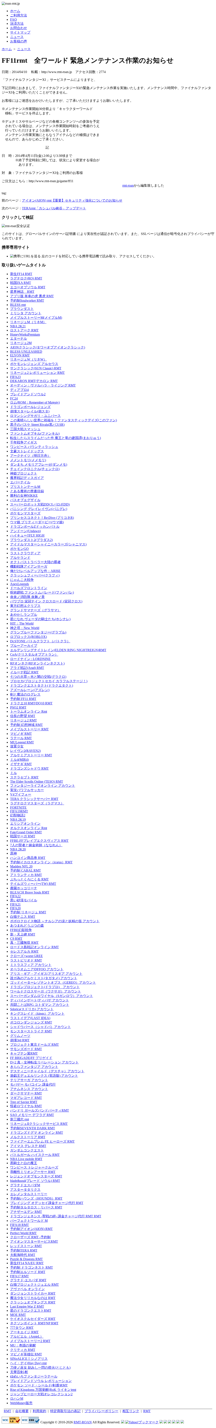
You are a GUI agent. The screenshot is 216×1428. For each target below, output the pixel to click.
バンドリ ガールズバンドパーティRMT (39, 1110)
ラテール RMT (21, 738)
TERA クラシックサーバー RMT (34, 799)
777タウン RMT (22, 1327)
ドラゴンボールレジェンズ (30, 407)
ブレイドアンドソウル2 (28, 394)
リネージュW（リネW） (28, 359)
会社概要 (22, 1411)
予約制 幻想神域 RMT (26, 725)
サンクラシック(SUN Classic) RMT (35, 368)
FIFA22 (15, 896)
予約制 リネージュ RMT (28, 912)
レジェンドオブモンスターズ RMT (36, 1176)
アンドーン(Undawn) (25, 531)
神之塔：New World (24, 628)
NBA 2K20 (18, 849)
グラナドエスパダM (25, 1185)
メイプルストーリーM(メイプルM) (36, 317)
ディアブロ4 (19, 390)
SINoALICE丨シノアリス (29, 1358)
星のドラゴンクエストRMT (30, 1310)
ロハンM (16, 1398)
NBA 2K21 (18, 326)
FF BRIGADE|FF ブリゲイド (31, 1058)
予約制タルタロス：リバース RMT (36, 1207)
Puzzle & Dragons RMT (26, 1259)
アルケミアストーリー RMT (31, 755)
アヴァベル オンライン (27, 1289)
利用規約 (39, 1411)
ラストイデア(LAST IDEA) (30, 1018)
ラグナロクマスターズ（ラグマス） (37, 803)
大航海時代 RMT (22, 1255)
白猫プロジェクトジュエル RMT (34, 1284)
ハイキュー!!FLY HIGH (27, 535)
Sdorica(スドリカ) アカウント (32, 1009)
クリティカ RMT (22, 1350)
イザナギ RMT (21, 764)
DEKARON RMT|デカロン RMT (34, 381)
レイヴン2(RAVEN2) (25, 751)
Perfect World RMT (23, 1233)
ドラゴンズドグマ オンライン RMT (36, 1132)
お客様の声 (18, 41)
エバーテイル (20, 482)
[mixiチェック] (169, 1422)
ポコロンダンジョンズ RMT (31, 1022)
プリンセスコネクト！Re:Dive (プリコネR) (42, 517)
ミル (13, 773)
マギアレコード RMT (26, 1098)
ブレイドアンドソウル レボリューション (41, 1381)
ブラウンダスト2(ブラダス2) (31, 540)
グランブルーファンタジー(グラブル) (38, 632)
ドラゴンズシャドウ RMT (29, 768)
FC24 (14, 398)
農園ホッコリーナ (23, 888)
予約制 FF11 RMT (23, 699)
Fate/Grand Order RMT (26, 832)
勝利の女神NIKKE (24, 495)
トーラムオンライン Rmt (28, 711)
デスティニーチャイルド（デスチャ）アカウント (47, 1071)
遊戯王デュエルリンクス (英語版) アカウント (44, 1075)
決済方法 (17, 23)
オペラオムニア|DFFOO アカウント (36, 969)
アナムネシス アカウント (29, 1089)
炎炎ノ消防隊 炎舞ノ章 (27, 597)
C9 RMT (16, 938)
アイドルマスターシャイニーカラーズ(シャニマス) (48, 544)
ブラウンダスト (22, 309)
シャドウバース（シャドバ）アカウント (40, 1027)
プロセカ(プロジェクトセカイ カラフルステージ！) (48, 681)
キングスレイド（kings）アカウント (37, 1013)
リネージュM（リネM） (28, 322)
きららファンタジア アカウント (34, 1067)
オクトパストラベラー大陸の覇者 (35, 562)
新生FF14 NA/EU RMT (27, 1263)
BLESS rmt (18, 304)
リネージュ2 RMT (23, 720)
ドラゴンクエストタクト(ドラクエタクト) (41, 685)
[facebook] (182, 1422)
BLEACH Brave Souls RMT (29, 892)
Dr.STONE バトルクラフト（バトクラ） (40, 641)
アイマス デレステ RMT (28, 1146)
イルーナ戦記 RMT (24, 672)
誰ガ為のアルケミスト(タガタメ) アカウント (43, 978)
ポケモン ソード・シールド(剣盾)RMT (39, 1385)
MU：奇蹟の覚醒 (23, 1345)
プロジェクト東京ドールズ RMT (34, 1044)
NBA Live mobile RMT (26, 1159)
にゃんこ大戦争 (22, 580)
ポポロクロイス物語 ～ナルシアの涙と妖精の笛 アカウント (55, 921)
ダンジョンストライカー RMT (32, 1293)
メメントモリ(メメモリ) (28, 460)
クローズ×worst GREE (26, 956)
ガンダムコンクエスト (27, 1150)
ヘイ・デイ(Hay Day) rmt (28, 1363)
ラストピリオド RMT (26, 960)
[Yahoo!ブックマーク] (142, 1422)
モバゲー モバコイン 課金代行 (33, 1084)
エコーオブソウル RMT (27, 287)
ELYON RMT (20, 355)
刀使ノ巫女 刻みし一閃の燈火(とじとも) (40, 1367)
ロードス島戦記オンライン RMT (34, 947)
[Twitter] (178, 1422)
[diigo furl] (174, 1422)
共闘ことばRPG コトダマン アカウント (39, 1004)
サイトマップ (20, 32)
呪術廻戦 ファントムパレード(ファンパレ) (42, 592)
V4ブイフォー (20, 794)
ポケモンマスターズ (25, 513)
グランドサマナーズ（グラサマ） (35, 610)
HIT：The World (22, 623)
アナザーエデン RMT (26, 1212)
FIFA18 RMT (19, 1225)
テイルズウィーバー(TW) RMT (33, 884)
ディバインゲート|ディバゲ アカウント (39, 1000)
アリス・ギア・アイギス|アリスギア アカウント (46, 973)
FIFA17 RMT (19, 1276)
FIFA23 (15, 377)
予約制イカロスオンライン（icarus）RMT (41, 862)
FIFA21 (15, 904)
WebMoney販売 (21, 1403)
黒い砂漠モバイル (23, 900)
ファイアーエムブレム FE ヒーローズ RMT (42, 1141)
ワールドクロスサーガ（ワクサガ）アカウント (45, 991)
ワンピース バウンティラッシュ (34, 447)
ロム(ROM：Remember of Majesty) (35, 402)
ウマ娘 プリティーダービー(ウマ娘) (37, 522)
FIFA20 (15, 908)
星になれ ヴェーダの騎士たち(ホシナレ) (40, 619)
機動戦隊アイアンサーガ (28, 566)
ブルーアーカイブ (23, 645)
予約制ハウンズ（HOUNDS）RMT (36, 1198)
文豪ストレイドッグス (27, 451)
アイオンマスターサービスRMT (34, 1241)
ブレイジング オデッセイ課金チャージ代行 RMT (46, 1203)
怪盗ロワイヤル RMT (26, 1106)
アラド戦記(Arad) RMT (27, 668)
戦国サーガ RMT (22, 836)
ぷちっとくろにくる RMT (29, 879)
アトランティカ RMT (26, 875)
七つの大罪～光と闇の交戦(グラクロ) (38, 676)
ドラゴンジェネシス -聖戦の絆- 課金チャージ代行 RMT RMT (55, 1216)
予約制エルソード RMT (27, 1272)
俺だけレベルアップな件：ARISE (35, 571)
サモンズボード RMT (26, 1049)
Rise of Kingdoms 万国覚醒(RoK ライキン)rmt (43, 1389)
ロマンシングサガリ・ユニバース (35, 416)
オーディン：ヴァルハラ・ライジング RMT (43, 385)
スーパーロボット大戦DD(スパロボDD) (40, 504)
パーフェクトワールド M (29, 1220)
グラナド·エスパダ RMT (28, 1280)
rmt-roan (128, 185)
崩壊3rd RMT (20, 1040)
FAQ (13, 19)
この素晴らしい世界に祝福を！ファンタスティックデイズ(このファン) (63, 420)
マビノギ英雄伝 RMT (26, 1354)
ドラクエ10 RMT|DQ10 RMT (31, 703)
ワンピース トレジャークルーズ (34, 1167)
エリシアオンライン (25, 823)
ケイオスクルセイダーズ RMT (32, 1319)
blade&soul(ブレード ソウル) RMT (35, 1181)
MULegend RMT (22, 742)
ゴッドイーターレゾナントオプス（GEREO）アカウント (53, 982)
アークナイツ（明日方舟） (30, 455)
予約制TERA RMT (23, 1250)
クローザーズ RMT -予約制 (30, 1237)
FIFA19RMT (19, 811)
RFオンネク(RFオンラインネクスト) (37, 663)
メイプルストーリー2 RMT (30, 1341)
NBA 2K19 (18, 819)
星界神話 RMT (22, 291)
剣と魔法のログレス (25, 694)
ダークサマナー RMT (26, 1093)
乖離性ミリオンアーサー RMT (32, 1172)
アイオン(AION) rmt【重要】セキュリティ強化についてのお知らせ (72, 200)
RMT (7, 1411)
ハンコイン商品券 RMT (27, 858)
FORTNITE (18, 807)
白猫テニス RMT (22, 916)
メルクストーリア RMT (27, 1137)
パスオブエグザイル (25, 500)
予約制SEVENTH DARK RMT (32, 1128)
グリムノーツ (20, 1035)
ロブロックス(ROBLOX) (28, 637)
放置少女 (17, 746)
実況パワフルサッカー (27, 790)
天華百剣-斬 (19, 1372)
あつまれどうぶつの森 (27, 925)
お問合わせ (18, 28)
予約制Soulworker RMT (27, 300)
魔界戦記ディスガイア (27, 478)
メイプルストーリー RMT (29, 729)
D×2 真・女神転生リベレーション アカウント (44, 1062)
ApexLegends (19, 584)
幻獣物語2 (17, 815)
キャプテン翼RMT (24, 1053)
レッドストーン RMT (26, 1246)
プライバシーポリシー (101, 1411)
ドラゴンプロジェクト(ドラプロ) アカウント (45, 987)
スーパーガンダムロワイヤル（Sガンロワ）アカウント (51, 996)
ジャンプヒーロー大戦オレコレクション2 (41, 1394)
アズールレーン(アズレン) (29, 690)
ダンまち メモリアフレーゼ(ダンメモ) (38, 464)
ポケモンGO (19, 549)
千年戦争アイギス (23, 442)
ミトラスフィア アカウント (30, 965)
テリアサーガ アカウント (29, 1080)
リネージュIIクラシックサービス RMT (39, 1124)
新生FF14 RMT (21, 274)
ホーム (15, 11)
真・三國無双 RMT (24, 942)
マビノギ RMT (21, 733)
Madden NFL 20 (21, 866)
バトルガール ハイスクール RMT (35, 1155)
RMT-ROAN (83, 1422)
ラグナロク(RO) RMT (26, 278)
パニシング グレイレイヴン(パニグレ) (38, 509)
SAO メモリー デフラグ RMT (32, 1115)
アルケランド (20, 557)
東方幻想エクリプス (25, 606)
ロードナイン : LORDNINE (30, 659)
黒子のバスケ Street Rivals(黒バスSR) (37, 424)
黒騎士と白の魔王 (23, 1163)
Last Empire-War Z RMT (27, 1306)
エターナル (18, 338)
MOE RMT (18, 1315)
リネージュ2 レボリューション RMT (37, 372)
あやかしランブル (23, 614)
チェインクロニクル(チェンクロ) (34, 469)
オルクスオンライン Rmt (28, 828)
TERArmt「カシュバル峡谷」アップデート (54, 208)
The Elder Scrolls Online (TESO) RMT (36, 781)
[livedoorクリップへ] (161, 1422)
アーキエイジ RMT (24, 1332)
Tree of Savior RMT (23, 1102)
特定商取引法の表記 (65, 1411)
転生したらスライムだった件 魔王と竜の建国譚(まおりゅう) (55, 438)
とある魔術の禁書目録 (27, 491)
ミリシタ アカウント (25, 313)
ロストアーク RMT (24, 330)
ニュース (17, 37)
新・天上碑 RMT (22, 934)
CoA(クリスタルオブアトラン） (34, 654)
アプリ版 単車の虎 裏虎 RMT (32, 296)
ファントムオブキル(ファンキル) (34, 433)
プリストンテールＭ (25, 486)
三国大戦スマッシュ (25, 429)
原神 (13, 853)
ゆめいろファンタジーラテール (33, 1376)
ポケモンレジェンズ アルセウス (34, 364)
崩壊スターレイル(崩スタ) (29, 411)
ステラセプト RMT (24, 777)
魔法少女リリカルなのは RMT (32, 1298)
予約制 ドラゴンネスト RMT (31, 1267)
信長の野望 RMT (22, 716)
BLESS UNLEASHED (26, 351)
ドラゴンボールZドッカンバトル (34, 526)
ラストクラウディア (25, 553)
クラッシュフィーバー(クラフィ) (34, 575)
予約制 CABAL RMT (25, 870)
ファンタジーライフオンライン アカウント (42, 785)
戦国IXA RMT (20, 283)
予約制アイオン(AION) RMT (31, 1229)
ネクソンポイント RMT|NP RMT (34, 1323)
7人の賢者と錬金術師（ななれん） (36, 845)
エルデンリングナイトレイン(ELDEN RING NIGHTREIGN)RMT (58, 650)
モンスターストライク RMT (31, 1031)
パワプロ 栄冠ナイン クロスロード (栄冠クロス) (46, 601)
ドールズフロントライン (28, 588)
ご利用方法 (18, 15)
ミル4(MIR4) (19, 759)
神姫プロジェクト (23, 473)
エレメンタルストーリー (28, 1194)
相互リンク (130, 1411)
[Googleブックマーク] (165, 1422)
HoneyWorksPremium (25, 334)
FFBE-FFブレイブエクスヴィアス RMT (39, 840)
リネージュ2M (21, 343)
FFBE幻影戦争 (21, 930)
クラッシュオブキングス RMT (32, 1302)
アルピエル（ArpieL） (26, 1336)
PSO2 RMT (18, 707)
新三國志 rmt (19, 1119)
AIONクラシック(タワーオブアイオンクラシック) (47, 347)
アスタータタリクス (25, 1189)
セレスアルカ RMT (24, 951)
